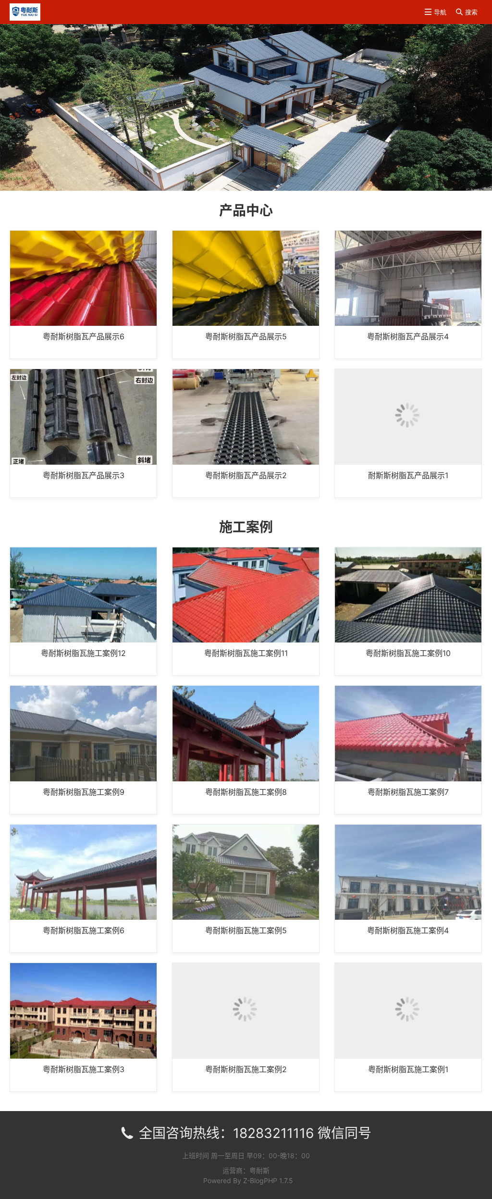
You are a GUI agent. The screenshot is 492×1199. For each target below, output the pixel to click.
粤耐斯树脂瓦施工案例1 (408, 1069)
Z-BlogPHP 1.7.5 (268, 1180)
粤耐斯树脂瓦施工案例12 (83, 653)
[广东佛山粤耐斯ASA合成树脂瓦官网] (25, 11)
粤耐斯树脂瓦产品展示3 (83, 475)
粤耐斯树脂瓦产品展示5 (246, 337)
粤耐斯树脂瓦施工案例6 (83, 931)
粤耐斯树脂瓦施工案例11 (246, 653)
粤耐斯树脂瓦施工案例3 (83, 1069)
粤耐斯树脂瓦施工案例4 (408, 931)
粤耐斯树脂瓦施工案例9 (83, 792)
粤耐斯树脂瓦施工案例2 (246, 1069)
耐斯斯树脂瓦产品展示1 (408, 475)
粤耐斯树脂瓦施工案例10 (408, 653)
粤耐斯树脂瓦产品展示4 (408, 337)
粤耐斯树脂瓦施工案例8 (246, 792)
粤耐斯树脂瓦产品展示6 (83, 337)
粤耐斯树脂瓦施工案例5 (246, 931)
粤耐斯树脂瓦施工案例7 (408, 792)
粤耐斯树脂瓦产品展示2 (246, 475)
